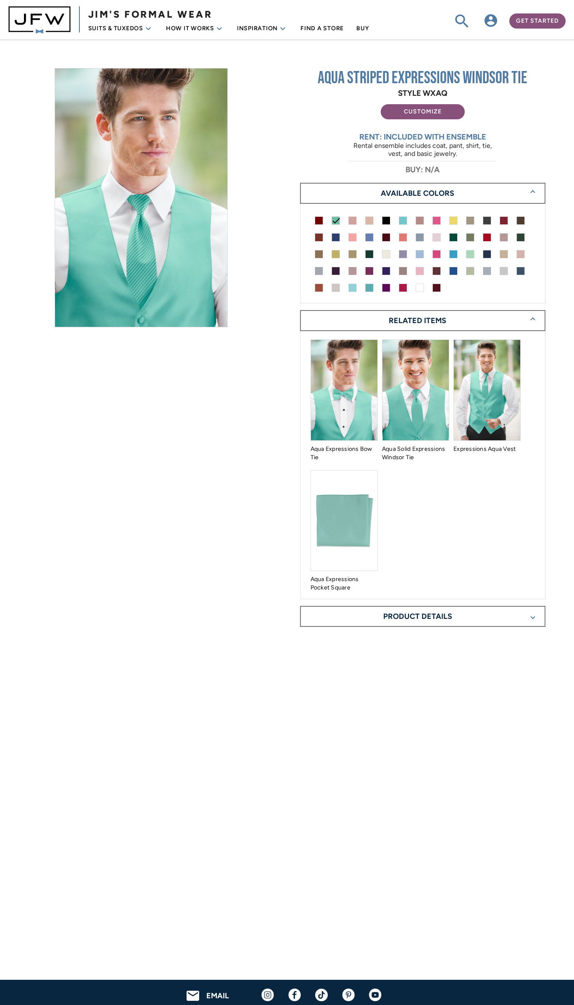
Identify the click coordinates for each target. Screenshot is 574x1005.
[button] (423, 111)
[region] (151, 198)
